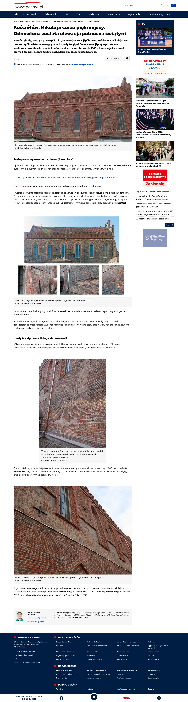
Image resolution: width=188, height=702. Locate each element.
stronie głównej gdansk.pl (81, 64)
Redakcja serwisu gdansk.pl (26, 651)
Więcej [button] (168, 225)
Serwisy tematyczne (158, 14)
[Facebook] (61, 698)
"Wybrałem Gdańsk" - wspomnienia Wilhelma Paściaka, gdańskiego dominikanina (77, 177)
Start (16, 21)
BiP (17, 659)
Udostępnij (115, 58)
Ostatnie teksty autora (36, 621)
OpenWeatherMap (36, 662)
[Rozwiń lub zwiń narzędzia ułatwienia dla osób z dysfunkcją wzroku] (159, 698)
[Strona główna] (16, 14)
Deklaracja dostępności (24, 655)
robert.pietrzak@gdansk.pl (37, 618)
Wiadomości (25, 21)
